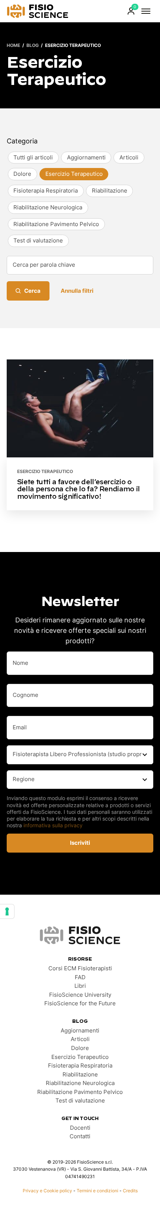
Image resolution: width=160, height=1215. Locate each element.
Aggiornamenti (80, 1030)
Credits (130, 1190)
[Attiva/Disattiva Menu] (145, 11)
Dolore (80, 1048)
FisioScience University (80, 995)
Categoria (22, 141)
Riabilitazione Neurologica (80, 1083)
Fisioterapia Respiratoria (80, 1065)
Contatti (80, 1136)
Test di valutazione (80, 1100)
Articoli (80, 1039)
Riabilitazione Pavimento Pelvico (80, 1092)
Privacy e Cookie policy (47, 1190)
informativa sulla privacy (53, 825)
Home (13, 45)
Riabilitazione (80, 1074)
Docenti (80, 1127)
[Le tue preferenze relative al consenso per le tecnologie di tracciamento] (7, 911)
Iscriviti (80, 843)
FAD (80, 977)
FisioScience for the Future (80, 1003)
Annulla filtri (77, 291)
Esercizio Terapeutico (45, 471)
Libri (80, 986)
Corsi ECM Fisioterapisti (80, 968)
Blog (32, 45)
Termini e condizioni (97, 1190)
